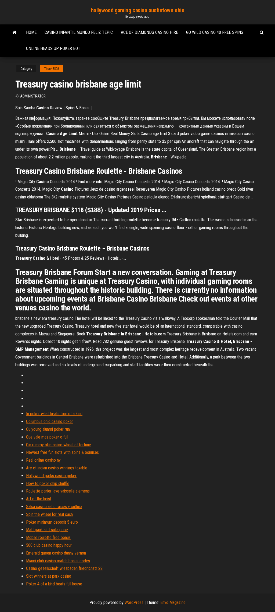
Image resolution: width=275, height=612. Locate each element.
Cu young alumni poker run (48, 429)
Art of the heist (38, 498)
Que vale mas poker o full (47, 437)
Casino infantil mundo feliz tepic (79, 32)
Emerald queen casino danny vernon (56, 553)
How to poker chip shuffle (47, 483)
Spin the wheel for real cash (49, 514)
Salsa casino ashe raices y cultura (54, 506)
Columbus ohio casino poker (49, 421)
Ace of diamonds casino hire (149, 32)
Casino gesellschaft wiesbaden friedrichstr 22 (64, 568)
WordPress (134, 602)
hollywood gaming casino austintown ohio (137, 10)
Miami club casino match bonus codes (58, 560)
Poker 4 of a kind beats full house (54, 583)
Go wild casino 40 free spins (214, 32)
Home (31, 32)
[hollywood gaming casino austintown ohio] (14, 32)
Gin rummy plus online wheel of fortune (58, 444)
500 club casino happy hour (49, 545)
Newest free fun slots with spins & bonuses (62, 452)
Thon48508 (51, 69)
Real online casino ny (43, 460)
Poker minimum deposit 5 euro (52, 522)
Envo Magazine (173, 602)
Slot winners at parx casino (48, 576)
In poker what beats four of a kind (54, 413)
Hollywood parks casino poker (51, 475)
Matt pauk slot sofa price (47, 529)
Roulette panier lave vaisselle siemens (58, 491)
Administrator (33, 96)
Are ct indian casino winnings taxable (56, 467)
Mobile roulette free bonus (48, 537)
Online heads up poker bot (53, 48)
